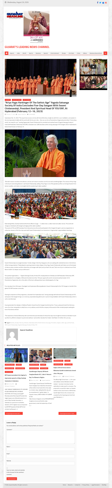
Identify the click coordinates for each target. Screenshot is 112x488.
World (24, 53)
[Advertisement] (81, 24)
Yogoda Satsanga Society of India (26, 325)
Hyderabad (31, 323)
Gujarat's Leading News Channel (27, 47)
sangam (59, 323)
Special (46, 53)
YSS (36, 325)
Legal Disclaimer (95, 485)
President (53, 323)
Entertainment (55, 53)
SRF (6, 325)
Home (64, 485)
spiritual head (70, 323)
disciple (17, 323)
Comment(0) (32, 114)
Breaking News (10, 364)
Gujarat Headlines (22, 114)
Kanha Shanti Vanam (40, 323)
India (18, 53)
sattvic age (64, 323)
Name (8, 446)
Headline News (17, 100)
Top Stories (27, 100)
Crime (78, 53)
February (21, 323)
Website (9, 461)
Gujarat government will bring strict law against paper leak (15, 413)
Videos (85, 53)
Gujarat (12, 53)
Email (8, 454)
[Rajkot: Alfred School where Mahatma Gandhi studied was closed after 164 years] (65, 353)
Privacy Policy (85, 485)
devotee (12, 323)
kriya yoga (48, 323)
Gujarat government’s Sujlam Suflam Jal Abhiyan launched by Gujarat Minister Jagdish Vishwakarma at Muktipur (68, 413)
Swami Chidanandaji (12, 325)
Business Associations (96, 53)
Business (38, 53)
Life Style (71, 53)
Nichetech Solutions (10, 386)
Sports (31, 53)
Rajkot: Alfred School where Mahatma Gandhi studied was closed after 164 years (65, 371)
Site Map (104, 485)
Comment (9, 429)
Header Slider (9, 368)
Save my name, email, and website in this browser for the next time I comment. (16, 472)
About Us (70, 485)
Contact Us (77, 485)
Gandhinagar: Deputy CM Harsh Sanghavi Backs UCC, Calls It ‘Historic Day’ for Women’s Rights (40, 374)
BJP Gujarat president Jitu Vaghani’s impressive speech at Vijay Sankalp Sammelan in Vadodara (16, 378)
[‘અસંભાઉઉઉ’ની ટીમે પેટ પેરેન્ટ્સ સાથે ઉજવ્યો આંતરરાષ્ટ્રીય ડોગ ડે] (93, 66)
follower (26, 323)
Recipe (64, 53)
